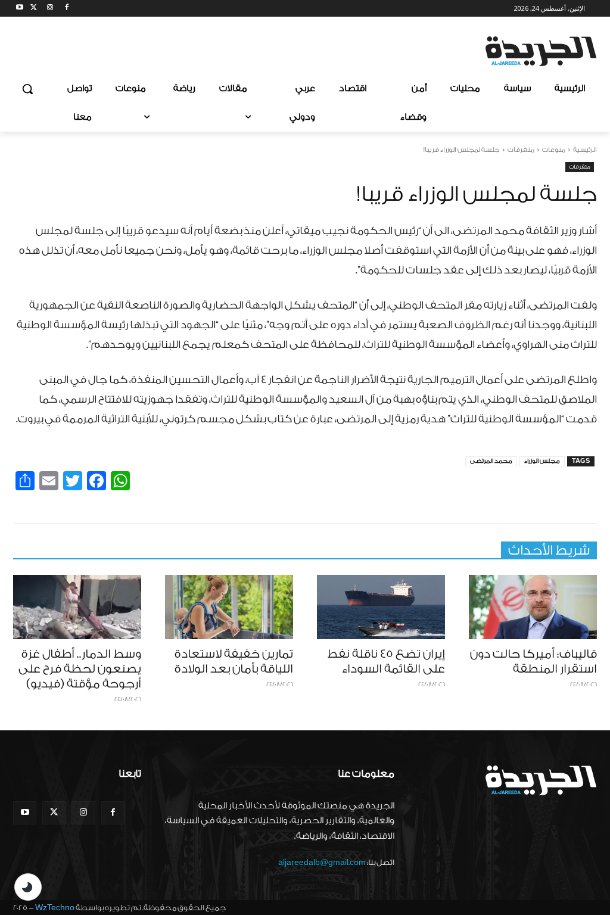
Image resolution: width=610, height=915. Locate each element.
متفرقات (521, 150)
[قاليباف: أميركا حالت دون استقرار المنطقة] (533, 607)
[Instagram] (50, 8)
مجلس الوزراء (542, 461)
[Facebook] (66, 8)
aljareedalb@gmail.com (322, 862)
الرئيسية (585, 150)
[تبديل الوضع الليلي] (28, 887)
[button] (27, 88)
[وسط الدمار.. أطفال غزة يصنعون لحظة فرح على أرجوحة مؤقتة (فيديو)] (77, 607)
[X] (34, 8)
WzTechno (54, 907)
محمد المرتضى (491, 461)
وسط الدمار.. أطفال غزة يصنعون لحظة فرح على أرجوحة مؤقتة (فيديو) (79, 669)
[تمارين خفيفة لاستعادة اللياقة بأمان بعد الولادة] (229, 607)
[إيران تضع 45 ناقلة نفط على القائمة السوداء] (381, 607)
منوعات (553, 150)
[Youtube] (20, 8)
